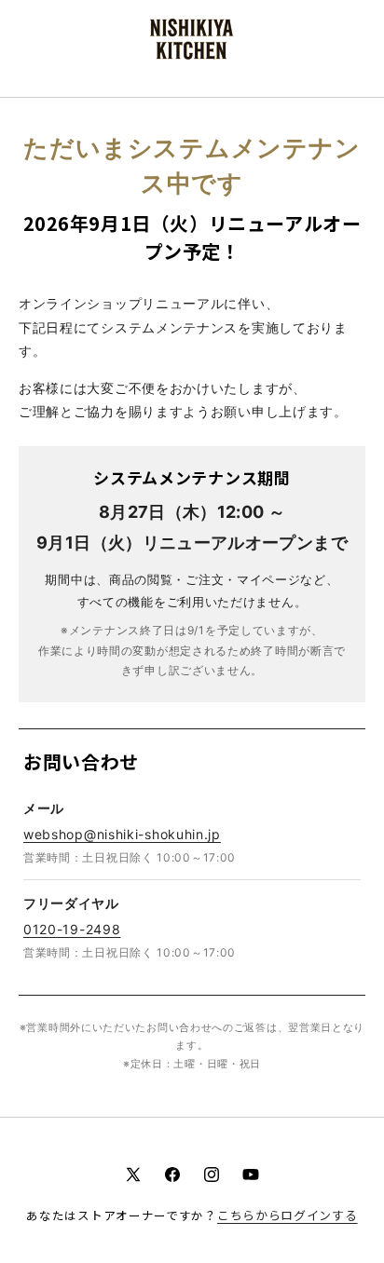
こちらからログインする (287, 1215)
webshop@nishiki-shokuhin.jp (122, 834)
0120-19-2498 (71, 929)
